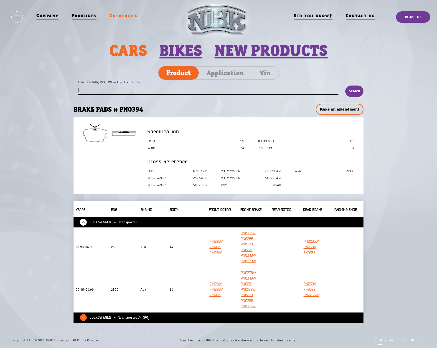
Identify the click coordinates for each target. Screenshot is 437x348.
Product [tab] (178, 72)
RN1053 (215, 247)
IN (412, 340)
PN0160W (248, 233)
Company (47, 16)
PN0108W (248, 289)
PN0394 (310, 247)
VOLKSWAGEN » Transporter (113, 222)
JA (391, 340)
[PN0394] (109, 133)
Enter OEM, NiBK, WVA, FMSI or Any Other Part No (113, 84)
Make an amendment (339, 109)
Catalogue (123, 16)
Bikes (180, 50)
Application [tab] (225, 73)
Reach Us (413, 17)
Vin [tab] (265, 73)
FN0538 (309, 253)
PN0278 (247, 244)
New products (271, 50)
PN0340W (248, 255)
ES (402, 340)
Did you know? (313, 16)
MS (423, 340)
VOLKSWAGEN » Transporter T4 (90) (119, 317)
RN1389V (216, 242)
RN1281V (215, 253)
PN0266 (247, 239)
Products (84, 16)
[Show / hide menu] (17, 17)
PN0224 (246, 250)
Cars (128, 50)
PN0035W (311, 242)
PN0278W (248, 261)
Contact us (360, 16)
